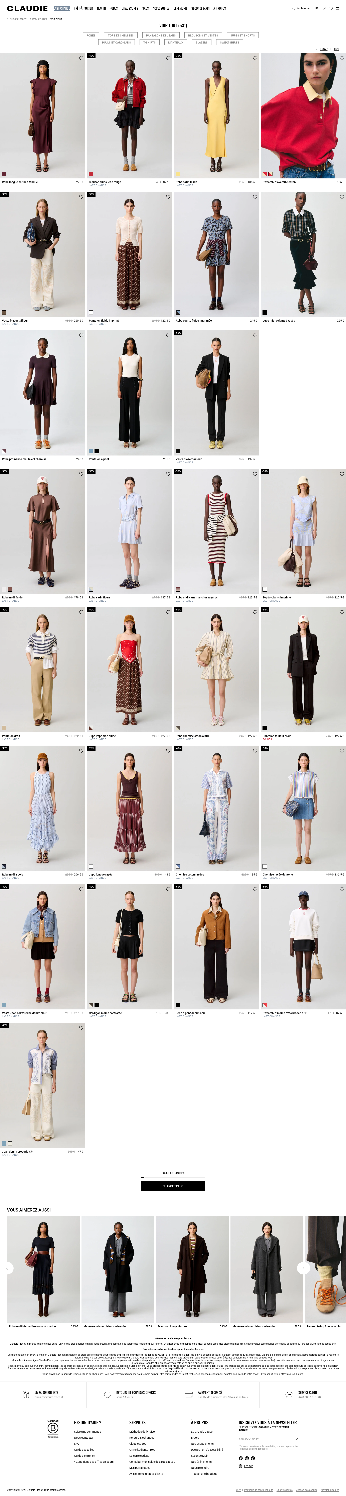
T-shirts (149, 42)
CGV (238, 1490)
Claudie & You (137, 1443)
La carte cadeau (139, 1455)
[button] (62, 8)
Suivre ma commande (87, 1431)
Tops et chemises (121, 35)
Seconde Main (199, 1455)
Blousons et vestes (203, 35)
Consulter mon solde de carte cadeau (152, 1461)
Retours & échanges (141, 1437)
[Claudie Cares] (52, 1428)
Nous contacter (83, 1437)
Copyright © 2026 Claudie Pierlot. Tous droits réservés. (36, 1490)
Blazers (202, 42)
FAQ (76, 1443)
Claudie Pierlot (16, 19)
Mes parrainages (139, 1467)
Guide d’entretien (84, 1455)
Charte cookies (284, 1490)
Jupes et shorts (242, 35)
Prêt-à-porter (38, 19)
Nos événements (201, 1461)
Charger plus (173, 1186)
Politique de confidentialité (258, 1490)
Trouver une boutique (204, 1473)
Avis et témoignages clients (146, 1473)
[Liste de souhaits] (81, 58)
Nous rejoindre (200, 1467)
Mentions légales (329, 1490)
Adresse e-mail (248, 1439)
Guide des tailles (84, 1449)
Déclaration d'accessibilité (207, 1449)
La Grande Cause (201, 1431)
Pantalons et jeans (161, 35)
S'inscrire (297, 1439)
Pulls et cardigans (116, 42)
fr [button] (316, 8)
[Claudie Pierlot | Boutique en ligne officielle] (27, 8)
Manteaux (175, 42)
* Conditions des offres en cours (94, 1461)
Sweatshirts (229, 42)
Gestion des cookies (306, 1490)
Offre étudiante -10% (142, 1449)
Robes (91, 35)
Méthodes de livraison (142, 1431)
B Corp (195, 1437)
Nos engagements (202, 1443)
